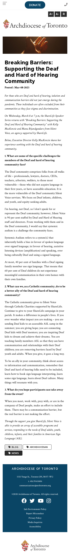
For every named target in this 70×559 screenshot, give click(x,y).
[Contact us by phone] (66, 4)
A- (57, 14)
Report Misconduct (35, 513)
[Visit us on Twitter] (32, 501)
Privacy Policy (35, 518)
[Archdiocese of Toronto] (35, 24)
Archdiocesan (38, 447)
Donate (35, 5)
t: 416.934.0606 (35, 481)
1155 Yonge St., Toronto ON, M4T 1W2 (35, 476)
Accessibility (35, 526)
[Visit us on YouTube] (41, 501)
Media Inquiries (35, 522)
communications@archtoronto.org (35, 485)
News (15, 453)
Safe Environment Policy (35, 509)
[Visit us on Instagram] (48, 501)
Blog (14, 447)
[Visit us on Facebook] (24, 501)
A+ (51, 14)
